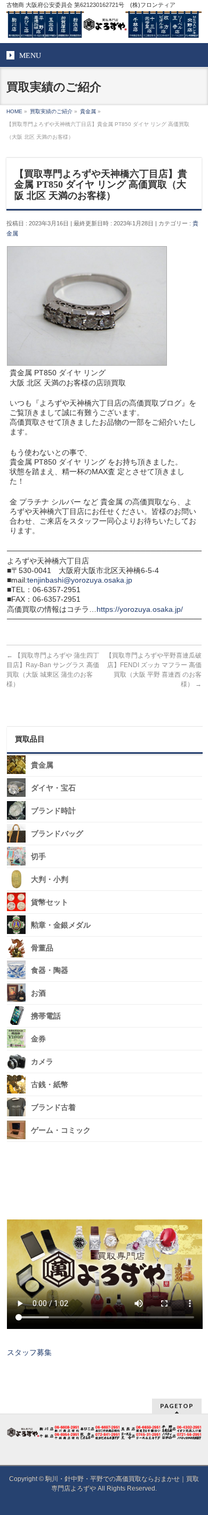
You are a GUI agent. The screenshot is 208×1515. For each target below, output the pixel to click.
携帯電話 (46, 1016)
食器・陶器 (49, 970)
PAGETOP (177, 1405)
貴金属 (42, 765)
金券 (38, 1039)
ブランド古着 (53, 1108)
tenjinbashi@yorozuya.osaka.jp (79, 580)
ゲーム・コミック (61, 1130)
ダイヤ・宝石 (53, 788)
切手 (38, 857)
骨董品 (42, 948)
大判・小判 (49, 879)
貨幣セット (49, 902)
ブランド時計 (53, 811)
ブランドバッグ (57, 834)
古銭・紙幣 (49, 1085)
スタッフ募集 (29, 1352)
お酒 (38, 993)
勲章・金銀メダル (61, 925)
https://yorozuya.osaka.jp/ (140, 609)
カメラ (42, 1062)
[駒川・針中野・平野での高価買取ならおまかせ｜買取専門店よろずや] (104, 25)
